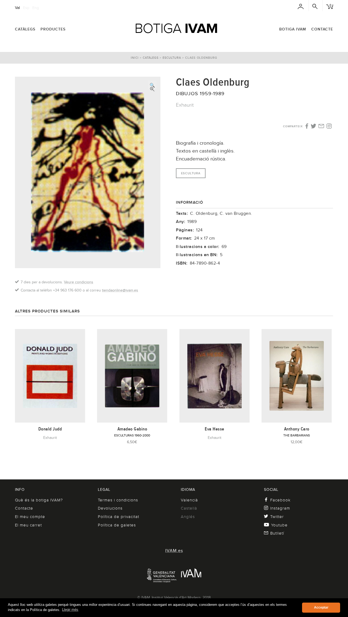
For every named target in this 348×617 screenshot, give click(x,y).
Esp (26, 7)
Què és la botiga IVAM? (39, 500)
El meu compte (30, 516)
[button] (152, 84)
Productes (53, 29)
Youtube (279, 525)
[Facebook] (306, 126)
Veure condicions (78, 282)
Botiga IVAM (292, 29)
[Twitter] (314, 126)
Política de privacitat (118, 516)
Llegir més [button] (70, 609)
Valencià (189, 500)
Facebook (280, 500)
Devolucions (110, 508)
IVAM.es (174, 550)
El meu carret (28, 525)
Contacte (322, 29)
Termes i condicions (118, 500)
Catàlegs (25, 29)
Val (17, 7)
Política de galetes (117, 525)
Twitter (277, 516)
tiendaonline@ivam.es (120, 290)
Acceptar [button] (321, 607)
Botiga (176, 28)
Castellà (189, 508)
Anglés (188, 516)
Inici (135, 57)
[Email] (321, 126)
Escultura (172, 57)
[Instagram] (329, 126)
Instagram (280, 508)
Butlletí (277, 533)
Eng (35, 7)
